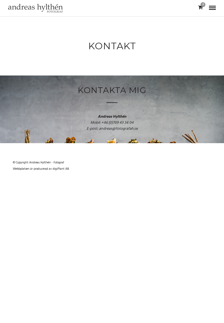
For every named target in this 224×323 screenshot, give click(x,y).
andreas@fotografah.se (118, 129)
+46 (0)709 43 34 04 (117, 123)
